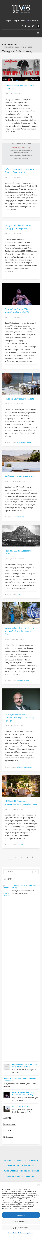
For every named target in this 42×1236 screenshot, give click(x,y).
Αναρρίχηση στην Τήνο (20, 1106)
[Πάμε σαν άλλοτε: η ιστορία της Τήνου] (21, 535)
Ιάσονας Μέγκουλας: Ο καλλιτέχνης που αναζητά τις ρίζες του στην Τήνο (20, 631)
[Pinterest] (25, 26)
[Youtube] (29, 26)
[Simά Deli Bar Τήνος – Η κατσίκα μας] (21, 461)
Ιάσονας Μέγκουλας (23, 681)
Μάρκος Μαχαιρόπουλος (24, 767)
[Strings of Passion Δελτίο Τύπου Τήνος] (21, 70)
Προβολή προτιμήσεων (21, 1228)
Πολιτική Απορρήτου (25, 1233)
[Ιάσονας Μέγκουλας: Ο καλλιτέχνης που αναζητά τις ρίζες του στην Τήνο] (21, 613)
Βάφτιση (19, 442)
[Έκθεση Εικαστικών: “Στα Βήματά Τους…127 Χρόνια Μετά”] (21, 154)
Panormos (20, 517)
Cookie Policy (12, 1233)
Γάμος (24, 442)
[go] (35, 871)
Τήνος (29, 442)
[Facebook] (22, 26)
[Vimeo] (32, 26)
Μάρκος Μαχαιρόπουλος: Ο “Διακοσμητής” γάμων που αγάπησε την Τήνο (20, 717)
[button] (38, 1185)
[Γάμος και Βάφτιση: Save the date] (21, 383)
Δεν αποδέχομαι (21, 1221)
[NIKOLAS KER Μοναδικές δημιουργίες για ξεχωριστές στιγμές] (21, 786)
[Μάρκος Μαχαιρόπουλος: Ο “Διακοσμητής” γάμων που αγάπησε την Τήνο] (21, 699)
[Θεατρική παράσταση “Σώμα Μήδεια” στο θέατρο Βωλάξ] (21, 294)
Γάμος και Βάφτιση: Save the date (19, 399)
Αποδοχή (21, 1215)
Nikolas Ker (20, 845)
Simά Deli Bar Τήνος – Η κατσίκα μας (21, 476)
